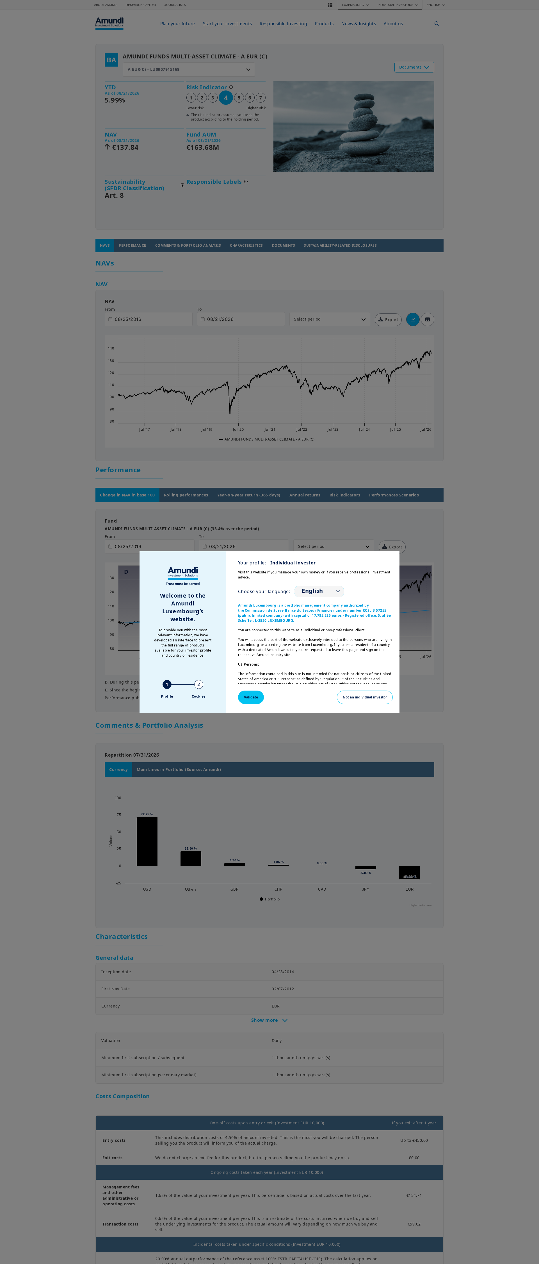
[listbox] (319, 591)
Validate (251, 697)
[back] (523, 660)
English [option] (312, 591)
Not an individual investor (365, 697)
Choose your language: (264, 591)
